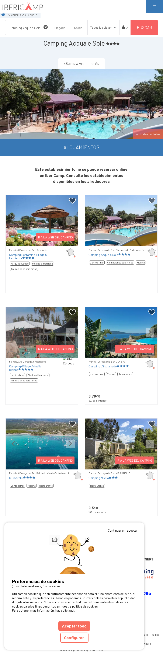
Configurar (74, 637)
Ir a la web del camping (55, 237)
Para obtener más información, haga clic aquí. (43, 610)
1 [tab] (32, 241)
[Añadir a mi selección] (72, 200)
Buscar (144, 27)
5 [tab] (134, 241)
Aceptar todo (74, 625)
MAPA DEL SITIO (148, 635)
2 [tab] (115, 241)
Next (70, 224)
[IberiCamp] (73, 6)
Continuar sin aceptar (123, 530)
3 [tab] (121, 241)
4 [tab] (127, 241)
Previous (13, 224)
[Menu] (154, 6)
